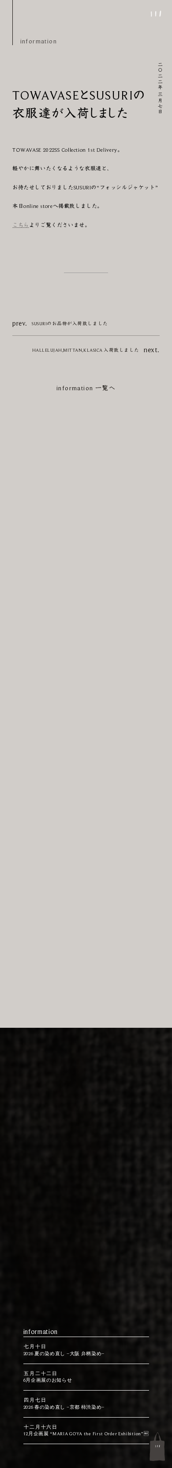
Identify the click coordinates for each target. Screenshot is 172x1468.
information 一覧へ (86, 388)
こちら (20, 225)
